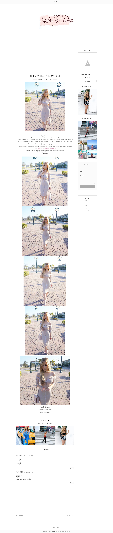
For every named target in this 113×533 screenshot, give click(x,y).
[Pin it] (48, 420)
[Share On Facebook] (43, 420)
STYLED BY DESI (55, 531)
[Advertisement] (45, 60)
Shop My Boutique (66, 40)
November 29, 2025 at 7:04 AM (24, 472)
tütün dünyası (19, 462)
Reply (71, 468)
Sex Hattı (18, 476)
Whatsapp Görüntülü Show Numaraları (24, 479)
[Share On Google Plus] (46, 420)
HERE (49, 409)
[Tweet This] (41, 420)
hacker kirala (19, 465)
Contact (58, 40)
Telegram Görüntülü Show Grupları (23, 478)
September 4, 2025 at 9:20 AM (24, 455)
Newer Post (19, 515)
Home (43, 40)
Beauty (48, 40)
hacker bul (18, 459)
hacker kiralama (19, 460)
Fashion (53, 40)
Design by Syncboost (65, 531)
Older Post (70, 515)
